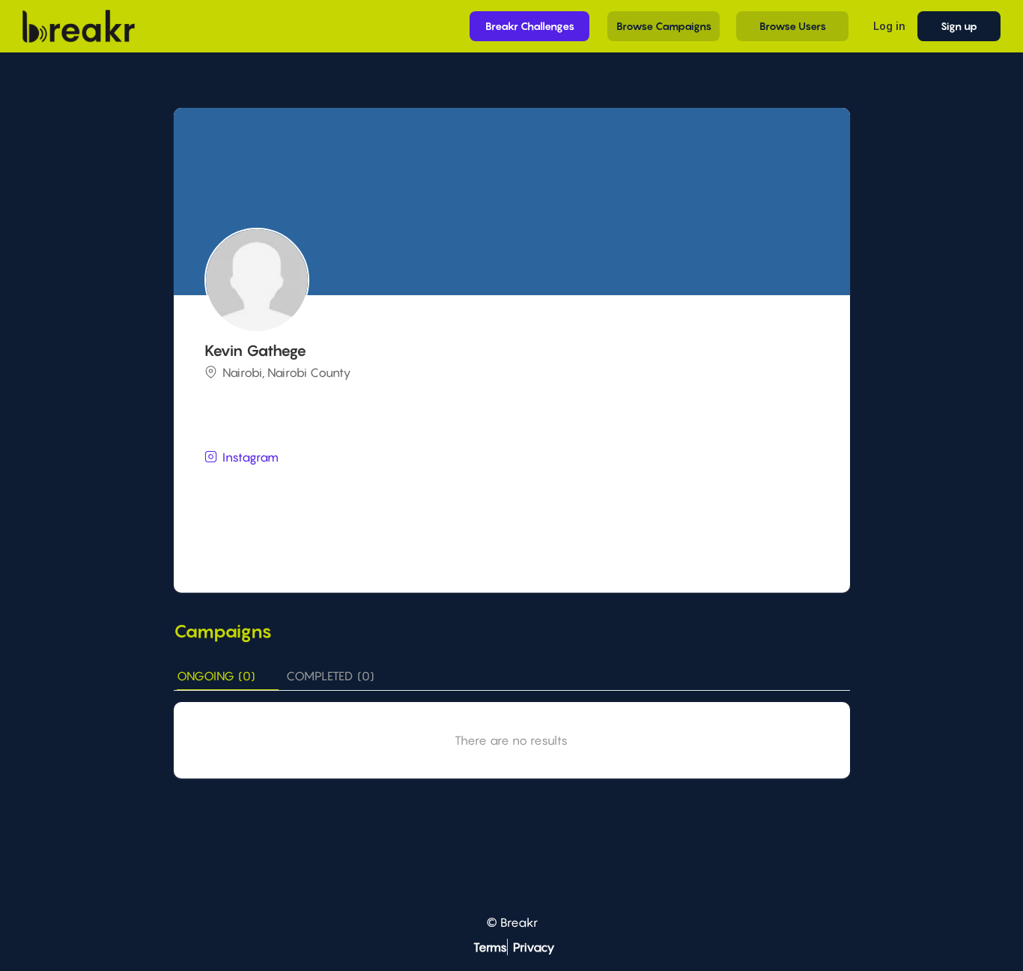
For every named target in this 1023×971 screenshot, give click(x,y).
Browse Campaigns (663, 25)
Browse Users (792, 25)
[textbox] (513, 485)
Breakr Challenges (529, 25)
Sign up (959, 25)
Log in (889, 25)
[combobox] (513, 486)
